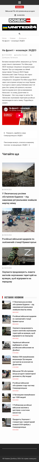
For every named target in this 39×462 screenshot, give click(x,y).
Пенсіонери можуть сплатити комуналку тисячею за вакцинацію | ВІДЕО (19, 143)
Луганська (14, 57)
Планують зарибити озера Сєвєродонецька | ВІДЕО (15, 134)
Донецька (6, 57)
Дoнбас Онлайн (21, 55)
